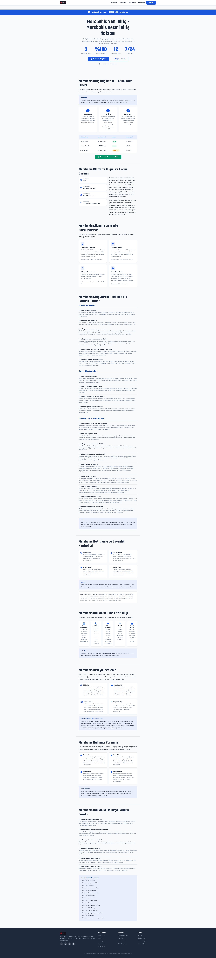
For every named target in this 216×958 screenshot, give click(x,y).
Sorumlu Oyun (141, 938)
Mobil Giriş (121, 938)
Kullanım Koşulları (142, 941)
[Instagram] (65, 943)
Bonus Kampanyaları (123, 935)
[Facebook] (69, 943)
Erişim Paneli (123, 3)
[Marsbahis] (63, 2)
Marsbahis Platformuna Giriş (109, 157)
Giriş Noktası (114, 3)
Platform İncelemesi (123, 941)
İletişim (140, 935)
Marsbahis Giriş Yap (99, 59)
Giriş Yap (151, 3)
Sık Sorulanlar (101, 947)
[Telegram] (73, 943)
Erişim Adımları (120, 59)
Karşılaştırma (141, 3)
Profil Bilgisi (132, 3)
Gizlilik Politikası (142, 944)
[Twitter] (61, 943)
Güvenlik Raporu (122, 944)
